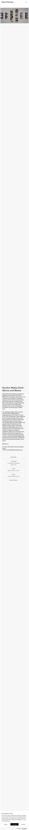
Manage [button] (5, 824)
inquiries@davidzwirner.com (15, 450)
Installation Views (14, 6)
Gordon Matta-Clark (13, 476)
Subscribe (13, 457)
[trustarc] (24, 828)
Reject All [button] (23, 824)
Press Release (13, 480)
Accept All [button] (14, 824)
